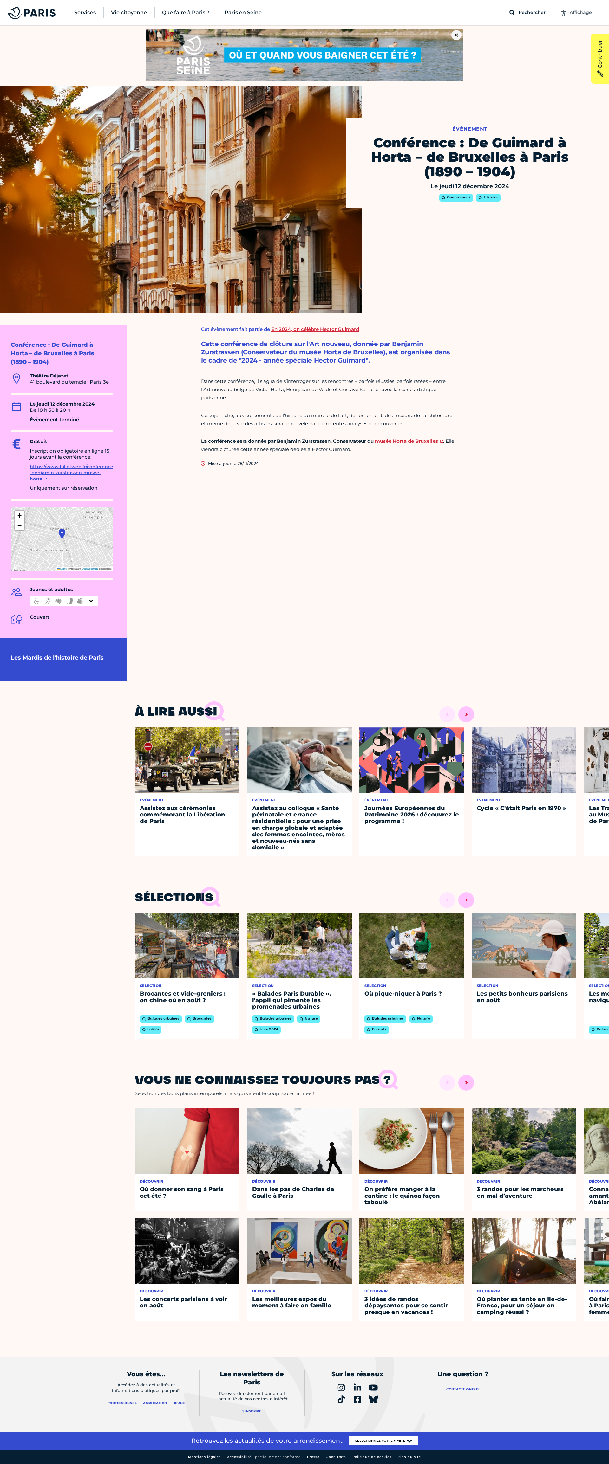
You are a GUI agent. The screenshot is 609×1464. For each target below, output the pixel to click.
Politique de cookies (371, 1457)
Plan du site (409, 1457)
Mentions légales (204, 1457)
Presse (313, 1457)
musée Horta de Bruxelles (406, 441)
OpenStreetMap (90, 568)
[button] (62, 534)
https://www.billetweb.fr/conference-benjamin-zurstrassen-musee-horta (71, 473)
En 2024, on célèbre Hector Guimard (315, 329)
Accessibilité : (264, 1457)
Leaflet (63, 568)
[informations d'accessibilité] (64, 601)
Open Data (336, 1457)
